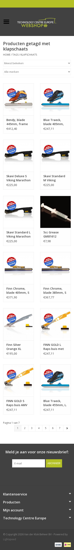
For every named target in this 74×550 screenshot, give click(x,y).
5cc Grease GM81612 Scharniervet (52, 234)
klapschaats (29, 54)
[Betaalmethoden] (57, 544)
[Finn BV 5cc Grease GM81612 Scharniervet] (55, 212)
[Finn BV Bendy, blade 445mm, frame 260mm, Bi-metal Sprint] (18, 99)
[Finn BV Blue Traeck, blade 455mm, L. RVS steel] (55, 380)
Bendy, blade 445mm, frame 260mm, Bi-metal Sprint (17, 122)
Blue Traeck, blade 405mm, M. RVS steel (53, 122)
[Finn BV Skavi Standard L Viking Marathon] (18, 212)
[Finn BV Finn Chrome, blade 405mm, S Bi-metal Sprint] (18, 268)
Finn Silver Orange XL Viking (13, 347)
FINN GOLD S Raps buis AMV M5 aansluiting (17, 403)
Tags (15, 54)
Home (6, 54)
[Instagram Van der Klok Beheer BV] (59, 476)
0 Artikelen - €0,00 (60, 3)
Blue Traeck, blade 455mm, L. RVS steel (55, 403)
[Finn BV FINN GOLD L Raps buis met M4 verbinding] (55, 324)
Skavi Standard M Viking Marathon (54, 178)
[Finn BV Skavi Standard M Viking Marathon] (55, 156)
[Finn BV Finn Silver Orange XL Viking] (18, 324)
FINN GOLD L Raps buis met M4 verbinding (53, 347)
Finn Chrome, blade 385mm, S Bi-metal (54, 291)
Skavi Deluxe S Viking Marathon (18, 178)
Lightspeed (9, 539)
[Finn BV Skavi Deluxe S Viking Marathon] (18, 156)
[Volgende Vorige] (67, 428)
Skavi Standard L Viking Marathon (18, 234)
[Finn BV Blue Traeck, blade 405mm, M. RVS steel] (55, 99)
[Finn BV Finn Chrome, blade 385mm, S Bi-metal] (55, 268)
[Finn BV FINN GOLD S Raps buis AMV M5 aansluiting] (18, 380)
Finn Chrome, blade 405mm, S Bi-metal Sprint (17, 291)
